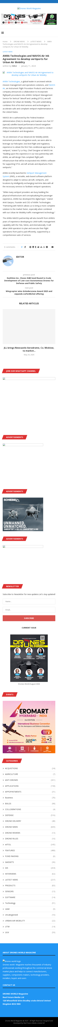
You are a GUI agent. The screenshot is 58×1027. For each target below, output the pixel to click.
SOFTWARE (30, 897)
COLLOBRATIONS (30, 809)
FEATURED (30, 850)
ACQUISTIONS (30, 768)
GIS (30, 868)
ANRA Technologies (11, 81)
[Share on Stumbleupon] (41, 247)
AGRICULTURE (30, 774)
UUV (30, 932)
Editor (14, 66)
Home (5, 41)
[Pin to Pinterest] (30, 247)
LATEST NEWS (36, 41)
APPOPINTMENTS (30, 791)
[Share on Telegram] (47, 247)
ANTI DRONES (30, 780)
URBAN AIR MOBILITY (30, 920)
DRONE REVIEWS (30, 833)
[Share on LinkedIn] (33, 247)
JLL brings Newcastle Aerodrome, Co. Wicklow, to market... (29, 349)
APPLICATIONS (30, 786)
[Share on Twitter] (27, 247)
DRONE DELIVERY (30, 821)
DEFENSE (30, 815)
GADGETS (30, 862)
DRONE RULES (30, 838)
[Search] (55, 33)
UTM (30, 926)
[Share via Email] (52, 247)
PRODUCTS (30, 885)
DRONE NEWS (19, 41)
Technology (30, 903)
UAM (30, 909)
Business (30, 797)
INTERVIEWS (30, 874)
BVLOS (30, 803)
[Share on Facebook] (25, 247)
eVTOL (30, 844)
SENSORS (30, 891)
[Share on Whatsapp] (44, 247)
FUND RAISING (30, 856)
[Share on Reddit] (38, 247)
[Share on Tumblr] (35, 247)
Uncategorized (30, 914)
